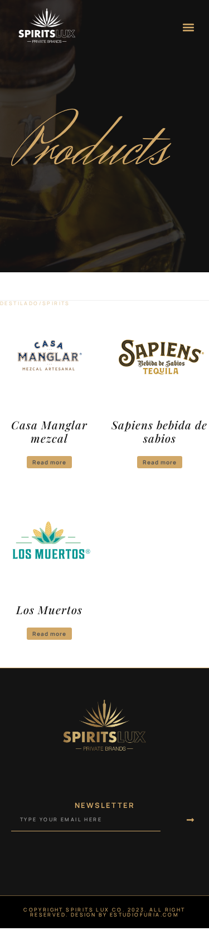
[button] (188, 27)
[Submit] (179, 820)
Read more (49, 462)
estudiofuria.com (144, 914)
